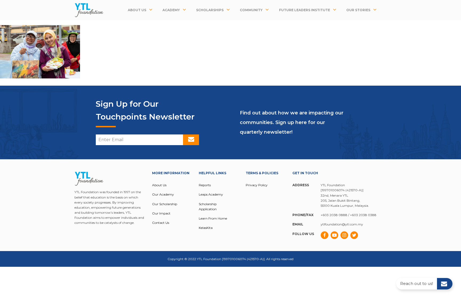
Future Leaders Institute (304, 10)
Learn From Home (213, 218)
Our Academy (163, 194)
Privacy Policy (257, 185)
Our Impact (161, 213)
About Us (137, 10)
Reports (205, 185)
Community (251, 10)
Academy (171, 10)
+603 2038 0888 (334, 215)
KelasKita (206, 228)
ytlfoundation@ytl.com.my (342, 224)
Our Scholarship (164, 204)
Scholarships (210, 10)
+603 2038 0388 (363, 215)
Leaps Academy (211, 194)
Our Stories (358, 10)
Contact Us (160, 223)
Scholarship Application (208, 206)
